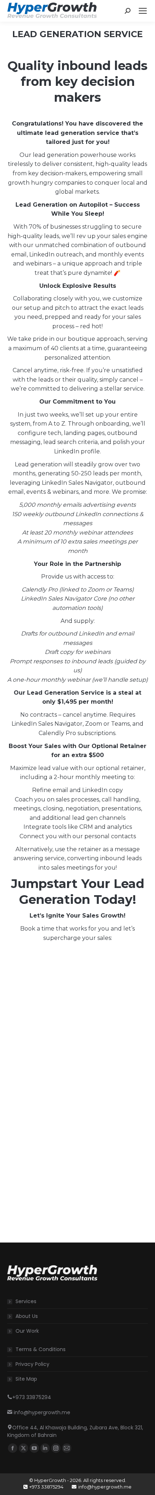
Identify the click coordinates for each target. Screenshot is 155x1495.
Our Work (27, 1330)
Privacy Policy (32, 1364)
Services (25, 1301)
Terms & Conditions (40, 1349)
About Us (26, 1316)
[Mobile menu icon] (143, 11)
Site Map (26, 1378)
